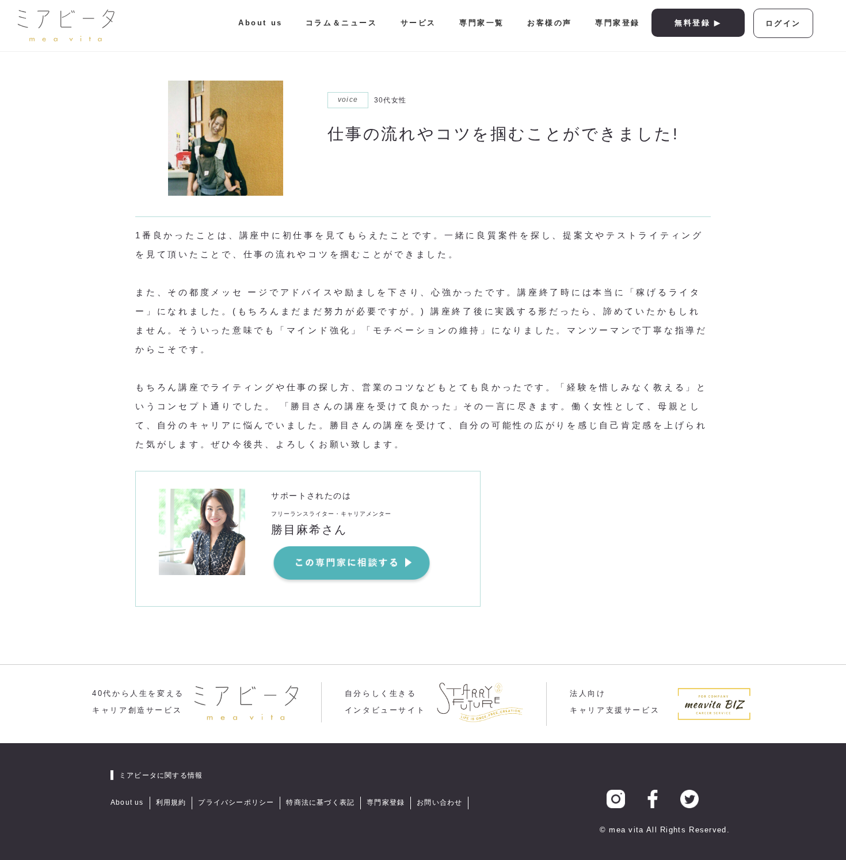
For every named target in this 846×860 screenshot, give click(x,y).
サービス (418, 22)
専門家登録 (617, 22)
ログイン (783, 23)
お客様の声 (549, 22)
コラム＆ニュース (342, 22)
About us (260, 22)
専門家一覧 (481, 22)
